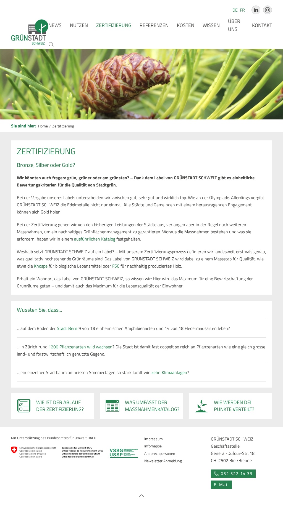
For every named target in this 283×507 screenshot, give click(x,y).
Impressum (153, 439)
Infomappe (153, 446)
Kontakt (262, 25)
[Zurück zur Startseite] (29, 32)
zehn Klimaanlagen (169, 372)
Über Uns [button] (234, 25)
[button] (51, 44)
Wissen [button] (211, 25)
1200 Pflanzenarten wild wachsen (80, 346)
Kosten (185, 25)
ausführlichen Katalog (94, 239)
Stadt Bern (67, 328)
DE (235, 10)
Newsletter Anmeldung (163, 461)
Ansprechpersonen (159, 453)
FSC (115, 266)
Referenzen (154, 25)
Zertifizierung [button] (113, 25)
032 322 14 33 (237, 473)
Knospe (41, 266)
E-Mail (221, 484)
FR (242, 10)
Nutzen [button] (79, 25)
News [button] (55, 25)
